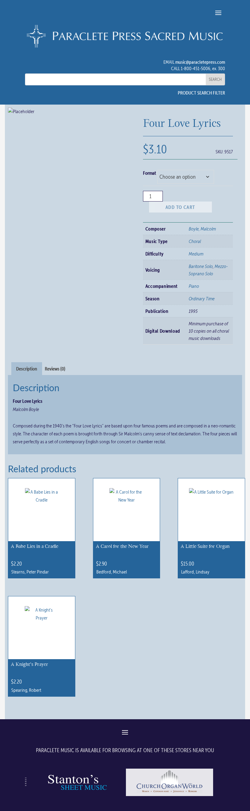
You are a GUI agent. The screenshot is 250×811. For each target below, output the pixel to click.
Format (149, 173)
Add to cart (180, 207)
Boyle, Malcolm (202, 229)
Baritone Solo (201, 266)
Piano (194, 286)
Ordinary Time (202, 298)
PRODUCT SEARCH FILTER (201, 93)
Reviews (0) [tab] (55, 369)
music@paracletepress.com (200, 62)
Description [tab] (26, 369)
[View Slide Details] (76, 795)
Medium (196, 254)
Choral (195, 241)
